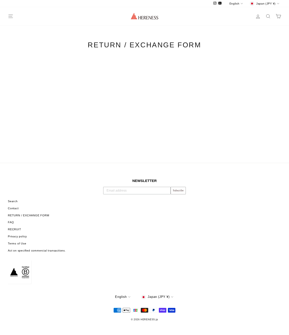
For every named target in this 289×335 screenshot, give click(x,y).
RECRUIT (14, 229)
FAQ (11, 222)
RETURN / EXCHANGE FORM (28, 215)
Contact (13, 208)
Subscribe (178, 190)
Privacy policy (17, 236)
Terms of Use (17, 243)
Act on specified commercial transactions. (37, 250)
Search (13, 201)
